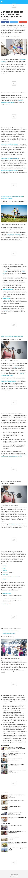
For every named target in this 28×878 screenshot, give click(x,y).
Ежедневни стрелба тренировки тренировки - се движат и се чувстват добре (16, 748)
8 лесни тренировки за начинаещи (15, 758)
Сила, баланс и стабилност (9, 633)
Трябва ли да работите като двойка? (16, 764)
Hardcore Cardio (4, 310)
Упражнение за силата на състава (11, 631)
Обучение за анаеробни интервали (10, 158)
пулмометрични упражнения (13, 234)
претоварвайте (15, 367)
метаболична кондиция (6, 198)
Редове (4, 579)
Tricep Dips (5, 574)
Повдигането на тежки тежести (8, 381)
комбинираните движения (14, 524)
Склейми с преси (7, 593)
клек (6, 271)
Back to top (14, 872)
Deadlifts (5, 570)
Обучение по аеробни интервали (9, 144)
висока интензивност (17, 196)
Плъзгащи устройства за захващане (11, 576)
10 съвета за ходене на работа (15, 825)
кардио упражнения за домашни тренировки (12, 336)
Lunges (4, 568)
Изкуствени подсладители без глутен (16, 800)
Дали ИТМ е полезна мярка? (14, 806)
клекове (5, 565)
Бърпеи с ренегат (7, 604)
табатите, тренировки (6, 196)
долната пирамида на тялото (15, 456)
